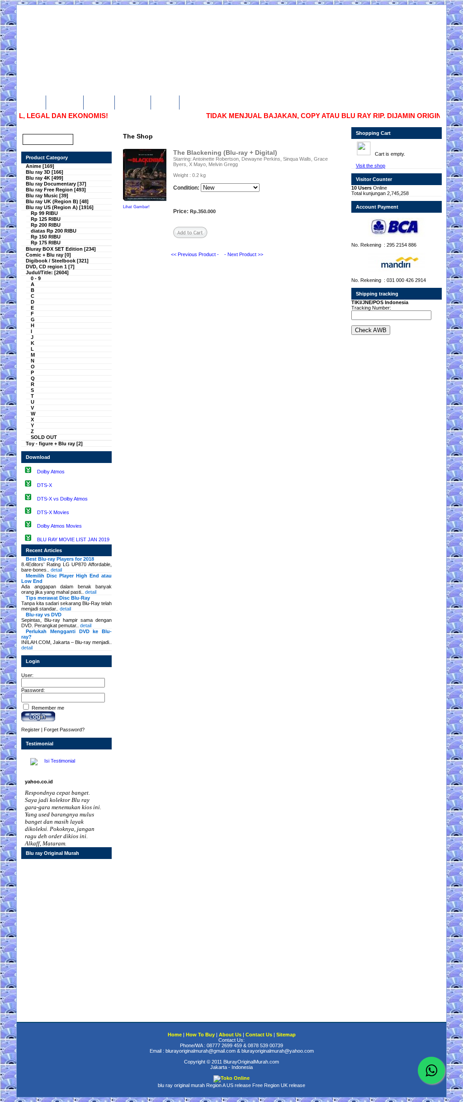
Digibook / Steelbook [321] (57, 260)
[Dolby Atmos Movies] (28, 525)
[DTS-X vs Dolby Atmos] (28, 498)
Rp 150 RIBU (46, 236)
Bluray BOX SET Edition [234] (61, 249)
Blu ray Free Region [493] (56, 189)
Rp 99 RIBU (44, 213)
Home (33, 101)
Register (30, 729)
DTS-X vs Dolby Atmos (62, 498)
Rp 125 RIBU (46, 219)
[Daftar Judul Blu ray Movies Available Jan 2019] (28, 539)
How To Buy (63, 101)
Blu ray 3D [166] (44, 172)
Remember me (47, 708)
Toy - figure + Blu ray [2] (54, 443)
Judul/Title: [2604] (47, 272)
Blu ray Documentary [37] (56, 183)
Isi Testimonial (59, 760)
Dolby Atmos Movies (59, 526)
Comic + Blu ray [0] (48, 255)
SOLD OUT (44, 437)
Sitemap (164, 101)
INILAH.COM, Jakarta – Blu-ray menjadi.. (66, 639)
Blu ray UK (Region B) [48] (57, 201)
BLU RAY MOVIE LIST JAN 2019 (73, 539)
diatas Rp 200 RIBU (53, 231)
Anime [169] (40, 166)
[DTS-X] (28, 484)
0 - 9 (36, 278)
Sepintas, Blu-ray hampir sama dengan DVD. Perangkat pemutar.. (66, 620)
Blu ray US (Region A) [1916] (60, 207)
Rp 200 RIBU (46, 225)
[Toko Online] (231, 1078)
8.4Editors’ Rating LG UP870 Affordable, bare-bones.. (66, 564)
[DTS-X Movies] (28, 512)
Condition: (186, 188)
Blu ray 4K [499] (44, 178)
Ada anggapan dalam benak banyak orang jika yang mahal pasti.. (66, 584)
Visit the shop (370, 165)
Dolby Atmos (51, 471)
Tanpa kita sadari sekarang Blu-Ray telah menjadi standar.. (66, 603)
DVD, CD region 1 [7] (50, 266)
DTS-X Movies (53, 512)
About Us (98, 101)
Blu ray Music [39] (47, 195)
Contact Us (131, 101)
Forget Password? (64, 729)
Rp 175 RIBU (46, 242)
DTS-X (44, 485)
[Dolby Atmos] (28, 471)
